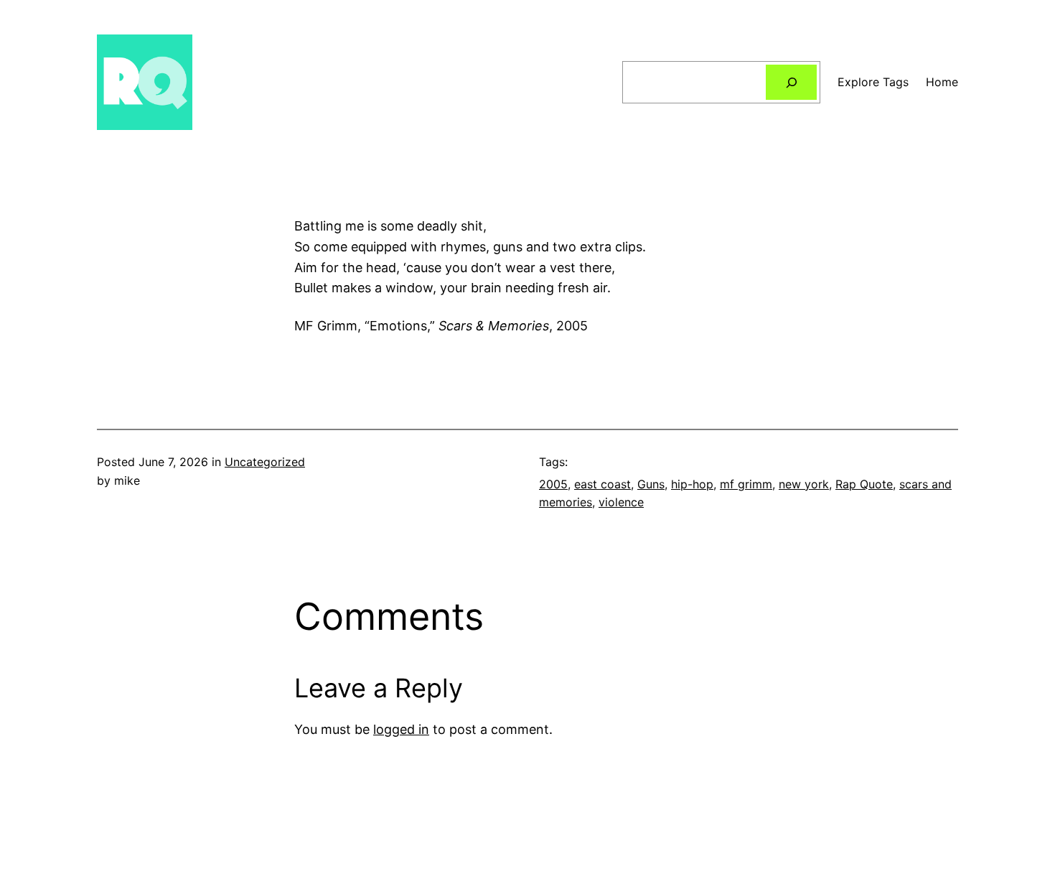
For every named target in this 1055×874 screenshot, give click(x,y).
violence (621, 502)
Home (942, 82)
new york (804, 484)
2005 (553, 484)
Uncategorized (265, 462)
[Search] (791, 82)
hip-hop (692, 484)
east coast (602, 484)
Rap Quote (864, 484)
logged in (401, 729)
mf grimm (746, 484)
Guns (651, 484)
